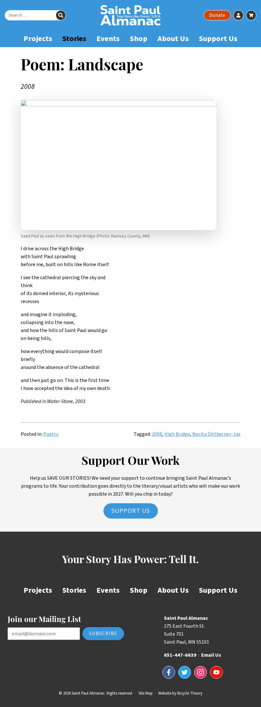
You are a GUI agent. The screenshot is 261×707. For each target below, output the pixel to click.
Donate (217, 15)
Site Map (145, 693)
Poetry (50, 434)
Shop (138, 38)
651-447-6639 (180, 655)
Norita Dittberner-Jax (216, 434)
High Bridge (177, 434)
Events (108, 38)
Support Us (218, 38)
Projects (38, 38)
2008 (157, 434)
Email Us (211, 655)
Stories (74, 38)
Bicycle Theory (189, 693)
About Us (173, 38)
